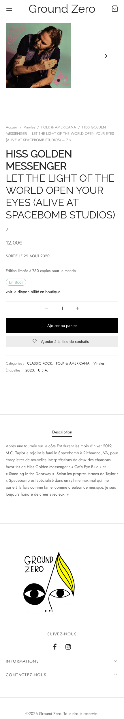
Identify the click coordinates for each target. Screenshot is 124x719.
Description (62, 432)
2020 (29, 370)
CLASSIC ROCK (39, 363)
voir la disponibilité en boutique (33, 292)
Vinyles (29, 127)
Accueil (12, 127)
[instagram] (68, 647)
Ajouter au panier (62, 325)
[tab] (62, 432)
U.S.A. (43, 370)
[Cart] (114, 8)
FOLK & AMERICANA (58, 127)
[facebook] (55, 647)
